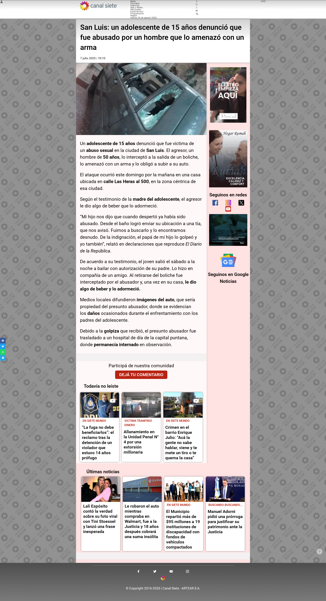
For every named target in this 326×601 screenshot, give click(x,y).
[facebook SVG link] (197, 1)
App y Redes (136, 7)
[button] (3, 340)
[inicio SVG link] (163, 578)
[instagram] (228, 203)
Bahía (133, 1)
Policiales (134, 3)
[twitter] (241, 203)
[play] (113, 401)
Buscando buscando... (225, 505)
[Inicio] (98, 5)
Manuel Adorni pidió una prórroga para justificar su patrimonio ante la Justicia (225, 521)
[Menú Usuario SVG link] (1, 2)
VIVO (263, 1)
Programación (137, 13)
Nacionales (135, 9)
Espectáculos (136, 11)
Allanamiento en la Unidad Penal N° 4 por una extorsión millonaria (141, 442)
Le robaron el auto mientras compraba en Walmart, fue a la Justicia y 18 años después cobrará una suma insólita (142, 521)
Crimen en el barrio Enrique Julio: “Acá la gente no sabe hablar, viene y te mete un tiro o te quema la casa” (181, 442)
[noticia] (99, 405)
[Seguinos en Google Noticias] (228, 260)
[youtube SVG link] (197, 10)
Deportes (134, 5)
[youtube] (228, 209)
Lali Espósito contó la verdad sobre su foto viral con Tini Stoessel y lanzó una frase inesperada (100, 519)
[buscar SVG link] (197, 14)
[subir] (319, 551)
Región (133, 15)
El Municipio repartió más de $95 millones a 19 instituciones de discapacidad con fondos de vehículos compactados (183, 529)
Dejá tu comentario (141, 374)
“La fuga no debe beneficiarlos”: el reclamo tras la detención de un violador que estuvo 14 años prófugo (98, 442)
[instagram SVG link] (197, 4)
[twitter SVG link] (197, 7)
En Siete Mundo (94, 421)
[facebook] (215, 203)
